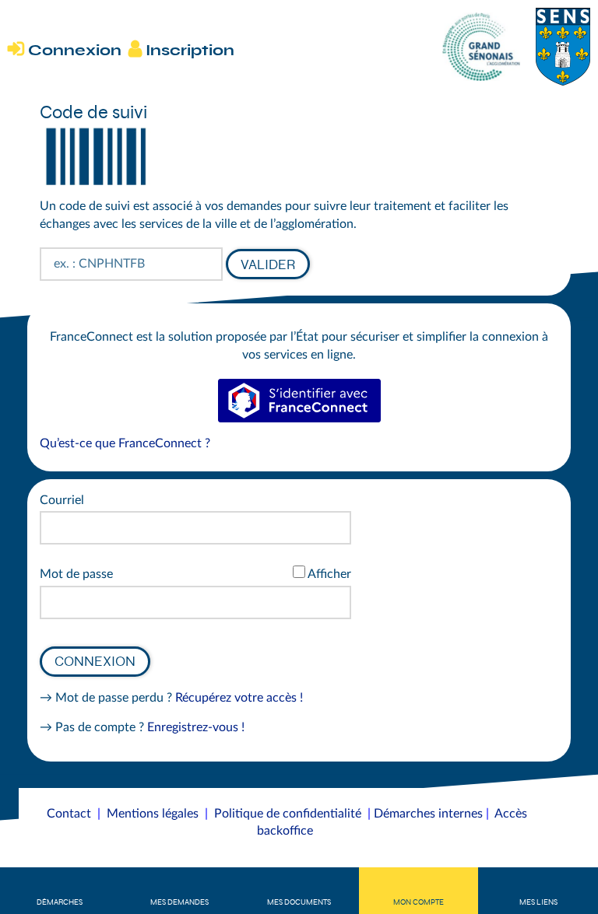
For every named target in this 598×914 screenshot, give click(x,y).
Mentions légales (153, 813)
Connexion (95, 661)
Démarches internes (428, 813)
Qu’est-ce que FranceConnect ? (125, 443)
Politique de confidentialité (287, 813)
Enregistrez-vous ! (195, 727)
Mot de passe (76, 574)
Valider (268, 264)
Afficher (329, 574)
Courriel (62, 500)
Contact (69, 813)
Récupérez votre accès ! (239, 698)
